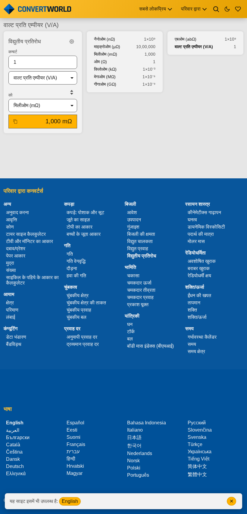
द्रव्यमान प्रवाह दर (83, 344)
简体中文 (197, 466)
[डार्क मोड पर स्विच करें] (227, 9)
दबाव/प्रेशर (15, 248)
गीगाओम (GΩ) (105, 84)
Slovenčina (200, 429)
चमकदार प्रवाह (140, 297)
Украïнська (199, 451)
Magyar (75, 473)
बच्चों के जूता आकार (84, 234)
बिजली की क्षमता (141, 234)
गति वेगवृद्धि (76, 261)
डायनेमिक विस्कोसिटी (206, 226)
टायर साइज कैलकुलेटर (26, 234)
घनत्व (192, 219)
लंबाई (10, 317)
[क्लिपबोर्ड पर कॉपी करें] (15, 121)
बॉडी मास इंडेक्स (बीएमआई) (150, 346)
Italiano (135, 429)
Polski (133, 467)
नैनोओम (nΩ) (104, 39)
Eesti (72, 429)
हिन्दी (71, 458)
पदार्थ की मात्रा (201, 234)
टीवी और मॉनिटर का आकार (29, 241)
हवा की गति (76, 275)
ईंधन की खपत (199, 295)
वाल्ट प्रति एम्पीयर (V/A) (194, 46)
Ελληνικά (16, 473)
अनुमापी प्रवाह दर (82, 337)
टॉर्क (131, 331)
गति (70, 254)
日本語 (134, 437)
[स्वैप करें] (71, 92)
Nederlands (139, 453)
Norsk (133, 460)
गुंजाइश (133, 226)
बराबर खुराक (199, 268)
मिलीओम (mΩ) (105, 54)
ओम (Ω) (100, 61)
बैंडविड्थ (13, 344)
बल (130, 338)
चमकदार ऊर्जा (139, 282)
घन (130, 324)
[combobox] (38, 78)
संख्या (11, 270)
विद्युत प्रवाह (137, 248)
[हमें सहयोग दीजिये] (238, 9)
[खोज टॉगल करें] (216, 9)
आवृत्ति (11, 219)
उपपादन (134, 219)
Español (75, 422)
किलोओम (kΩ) (105, 69)
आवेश (132, 212)
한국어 (134, 445)
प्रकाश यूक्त (138, 304)
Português (138, 475)
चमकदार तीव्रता (141, 290)
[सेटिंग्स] (71, 41)
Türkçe (195, 444)
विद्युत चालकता (140, 241)
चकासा (133, 275)
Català (13, 444)
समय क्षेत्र (196, 351)
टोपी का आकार (79, 226)
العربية (12, 430)
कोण (10, 226)
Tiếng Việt (198, 458)
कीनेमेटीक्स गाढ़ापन (204, 212)
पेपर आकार (15, 255)
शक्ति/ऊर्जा (197, 317)
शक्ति (192, 309)
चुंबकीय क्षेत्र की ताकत (86, 302)
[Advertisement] (123, 156)
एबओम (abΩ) (185, 39)
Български (18, 437)
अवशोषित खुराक (202, 261)
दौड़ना (72, 268)
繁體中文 (197, 474)
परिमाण (12, 309)
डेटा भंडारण (16, 337)
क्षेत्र (10, 302)
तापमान (194, 302)
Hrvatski (75, 466)
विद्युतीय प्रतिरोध (141, 255)
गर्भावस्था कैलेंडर (202, 337)
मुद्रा (10, 263)
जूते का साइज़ (78, 219)
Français (76, 444)
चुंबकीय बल (76, 317)
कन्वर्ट (12, 51)
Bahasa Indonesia (146, 422)
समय (192, 344)
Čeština (14, 451)
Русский (197, 422)
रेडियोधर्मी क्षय (199, 275)
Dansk (13, 459)
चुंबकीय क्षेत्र (78, 295)
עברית (73, 451)
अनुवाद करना (17, 212)
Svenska (197, 437)
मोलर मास (196, 241)
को (10, 95)
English (70, 501)
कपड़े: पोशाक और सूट (85, 212)
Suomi (73, 437)
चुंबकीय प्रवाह (79, 309)
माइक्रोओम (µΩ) (107, 46)
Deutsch (15, 466)
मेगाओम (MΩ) (105, 76)
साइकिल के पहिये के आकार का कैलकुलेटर (32, 280)
